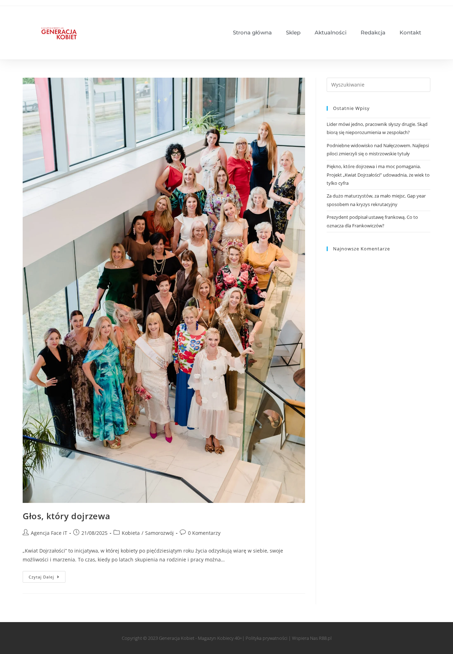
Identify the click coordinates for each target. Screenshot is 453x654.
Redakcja (373, 32)
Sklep (293, 32)
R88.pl (325, 638)
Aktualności (330, 32)
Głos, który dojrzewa (66, 516)
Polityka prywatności (266, 638)
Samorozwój (159, 533)
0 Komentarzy (204, 533)
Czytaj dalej (47, 575)
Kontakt (410, 32)
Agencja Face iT (49, 533)
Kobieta (131, 533)
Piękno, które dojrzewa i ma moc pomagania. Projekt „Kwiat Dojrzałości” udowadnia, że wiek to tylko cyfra (378, 174)
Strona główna (252, 32)
